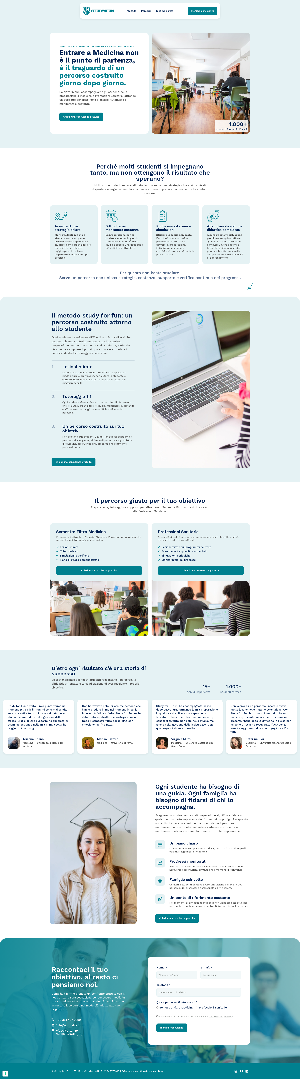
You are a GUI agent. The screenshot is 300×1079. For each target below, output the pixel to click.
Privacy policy (130, 1071)
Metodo (131, 10)
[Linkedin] (246, 1071)
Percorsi (146, 10)
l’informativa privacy (220, 1016)
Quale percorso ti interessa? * (176, 1002)
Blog (160, 1071)
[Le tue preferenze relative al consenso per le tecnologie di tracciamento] (5, 1073)
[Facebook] (241, 1071)
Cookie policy (148, 1071)
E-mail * (206, 967)
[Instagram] (236, 1071)
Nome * (161, 967)
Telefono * (163, 984)
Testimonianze (164, 10)
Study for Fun (62, 1071)
